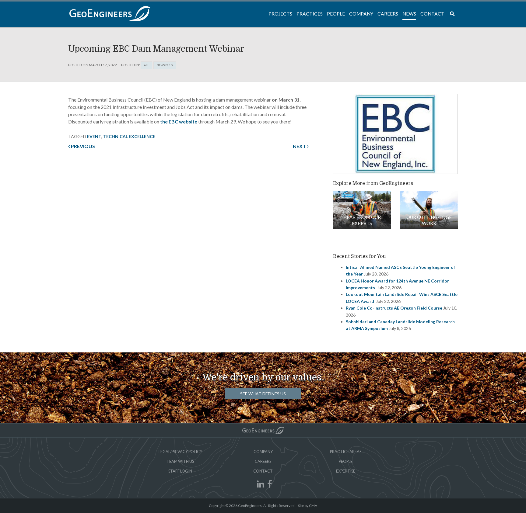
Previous (82, 146)
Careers (263, 461)
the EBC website (178, 121)
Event (94, 136)
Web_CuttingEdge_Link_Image (429, 210)
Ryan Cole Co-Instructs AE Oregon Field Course (394, 307)
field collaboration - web (362, 210)
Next (300, 146)
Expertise (345, 471)
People (345, 461)
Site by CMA (307, 505)
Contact (263, 471)
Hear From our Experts (362, 220)
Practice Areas (345, 451)
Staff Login (180, 471)
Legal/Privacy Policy (180, 451)
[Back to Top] (263, 430)
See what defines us (263, 393)
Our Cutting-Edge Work (429, 220)
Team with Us (180, 461)
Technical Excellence (129, 136)
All (146, 65)
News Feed (165, 65)
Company (263, 451)
